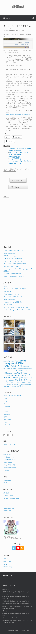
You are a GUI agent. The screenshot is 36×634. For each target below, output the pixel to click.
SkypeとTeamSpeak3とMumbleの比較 (15, 289)
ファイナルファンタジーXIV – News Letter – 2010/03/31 (20, 154)
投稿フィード (7, 561)
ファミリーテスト (22, 380)
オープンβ (25, 169)
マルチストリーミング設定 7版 (13, 302)
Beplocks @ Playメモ (10, 467)
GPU (5, 368)
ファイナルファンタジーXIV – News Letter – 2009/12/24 (20, 150)
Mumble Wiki (7, 511)
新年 (5, 386)
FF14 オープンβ (18, 180)
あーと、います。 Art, (10, 444)
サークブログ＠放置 (9, 465)
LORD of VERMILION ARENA (25, 368)
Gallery (6, 286)
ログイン (6, 559)
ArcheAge (7, 361)
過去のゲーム (14, 169)
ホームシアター (23, 382)
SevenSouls (26, 371)
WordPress (22, 372)
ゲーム (5, 401)
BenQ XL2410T (8, 304)
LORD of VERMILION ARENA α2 (13, 258)
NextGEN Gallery (11, 371)
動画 (6, 398)
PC (17, 370)
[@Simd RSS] (22, 548)
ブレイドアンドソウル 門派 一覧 (13, 261)
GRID (9, 368)
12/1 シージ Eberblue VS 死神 (12, 273)
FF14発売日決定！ (14, 157)
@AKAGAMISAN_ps (8, 601)
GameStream (26, 366)
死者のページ (7, 454)
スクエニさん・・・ (18, 187)
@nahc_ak (5, 611)
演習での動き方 (8, 291)
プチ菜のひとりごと (9, 457)
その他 (5, 417)
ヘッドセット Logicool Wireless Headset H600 (17, 310)
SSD (5, 373)
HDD (12, 368)
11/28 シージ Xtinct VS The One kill (14, 276)
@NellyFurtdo (6, 592)
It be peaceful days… (10, 460)
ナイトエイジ (10, 380)
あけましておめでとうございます (13, 251)
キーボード (11, 375)
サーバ (16, 377)
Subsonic (9, 373)
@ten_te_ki (5, 613)
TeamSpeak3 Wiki (9, 508)
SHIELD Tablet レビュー (11, 256)
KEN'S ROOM (8, 462)
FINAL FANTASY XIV (10, 171)
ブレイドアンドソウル (12, 382)
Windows (7, 406)
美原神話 (6, 470)
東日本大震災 (10, 386)
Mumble (6, 483)
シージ (22, 377)
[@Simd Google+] (18, 548)
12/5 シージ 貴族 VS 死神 (11, 266)
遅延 (15, 386)
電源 (21, 386)
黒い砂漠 (6, 493)
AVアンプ (13, 361)
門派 (18, 386)
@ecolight (5, 589)
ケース (9, 377)
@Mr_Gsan (5, 596)
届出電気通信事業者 (9, 253)
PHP (20, 371)
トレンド (27, 378)
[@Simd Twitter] (14, 548)
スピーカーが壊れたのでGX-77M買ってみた (16, 307)
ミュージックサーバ (8, 384)
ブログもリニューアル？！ (11, 294)
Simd (22, 31)
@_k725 (4, 603)
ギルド (16, 375)
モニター (16, 384)
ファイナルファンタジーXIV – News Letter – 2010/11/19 (20, 162)
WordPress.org (8, 567)
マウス (29, 382)
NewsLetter (8, 425)
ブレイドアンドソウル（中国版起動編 (15, 264)
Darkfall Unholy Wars (15, 362)
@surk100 (5, 618)
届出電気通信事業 (26, 384)
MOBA (5, 371)
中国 (21, 384)
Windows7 (14, 373)
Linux (15, 368)
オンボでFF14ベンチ (15, 159)
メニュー (8, 18)
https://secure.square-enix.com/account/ (18, 114)
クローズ (21, 375)
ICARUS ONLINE (9, 495)
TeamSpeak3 (7, 480)
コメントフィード (9, 564)
